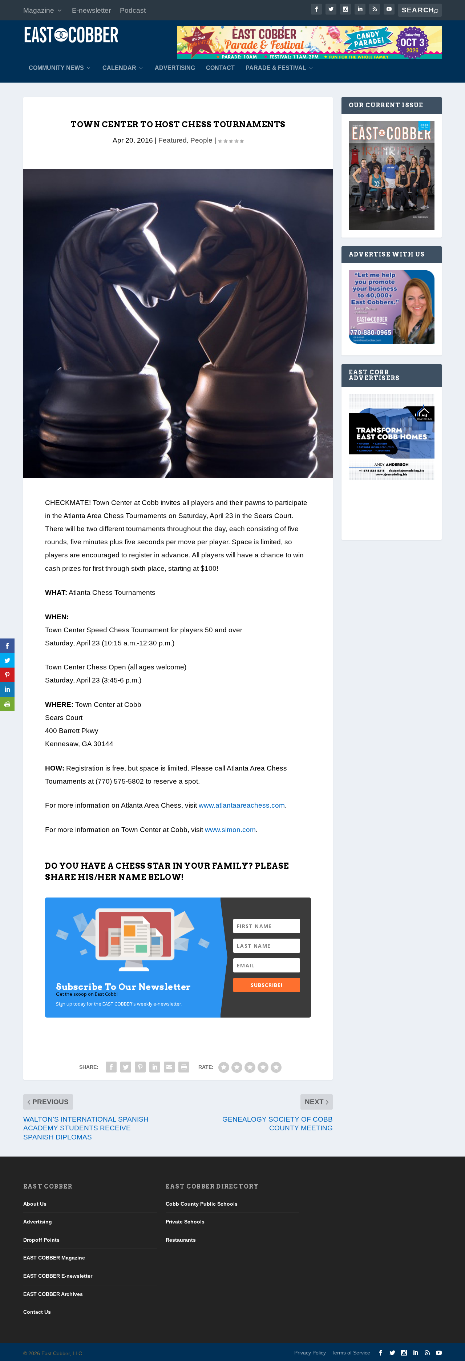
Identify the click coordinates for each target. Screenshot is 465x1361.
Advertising (175, 68)
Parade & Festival (276, 68)
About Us (34, 1204)
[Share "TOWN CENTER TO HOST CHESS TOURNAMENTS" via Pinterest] (140, 1067)
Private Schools (185, 1222)
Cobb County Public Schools (202, 1204)
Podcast (133, 10)
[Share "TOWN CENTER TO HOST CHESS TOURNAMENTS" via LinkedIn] (154, 1067)
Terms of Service (351, 1353)
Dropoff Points (41, 1240)
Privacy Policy (310, 1353)
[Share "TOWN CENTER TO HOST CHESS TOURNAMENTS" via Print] (184, 1067)
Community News (56, 68)
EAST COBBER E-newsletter (57, 1276)
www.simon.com (230, 829)
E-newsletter (91, 10)
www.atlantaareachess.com (242, 805)
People (201, 140)
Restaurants (181, 1240)
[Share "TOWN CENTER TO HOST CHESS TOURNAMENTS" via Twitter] (125, 1067)
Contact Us (37, 1312)
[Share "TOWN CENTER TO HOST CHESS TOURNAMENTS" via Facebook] (111, 1067)
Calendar (119, 68)
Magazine (38, 10)
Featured (172, 140)
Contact (220, 68)
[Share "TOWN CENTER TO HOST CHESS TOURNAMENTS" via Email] (169, 1067)
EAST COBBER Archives (53, 1294)
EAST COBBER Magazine (54, 1258)
